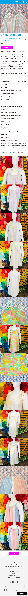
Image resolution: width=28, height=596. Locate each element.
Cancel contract (22, 593)
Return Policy (14, 573)
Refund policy (14, 575)
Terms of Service (14, 578)
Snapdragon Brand (14, 2)
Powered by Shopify (21, 586)
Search (14, 560)
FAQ (14, 562)
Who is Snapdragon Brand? (14, 567)
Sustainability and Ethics (14, 569)
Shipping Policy (14, 571)
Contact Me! (14, 564)
